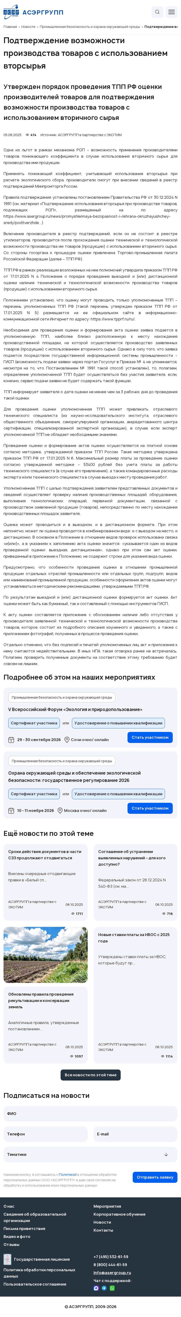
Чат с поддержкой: (113, 1280)
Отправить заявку (155, 1177)
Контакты (103, 1230)
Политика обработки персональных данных (39, 1273)
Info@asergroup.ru (112, 1272)
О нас (9, 1206)
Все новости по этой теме (90, 1074)
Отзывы (11, 1244)
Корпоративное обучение (119, 1214)
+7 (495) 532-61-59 (111, 1256)
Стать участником (150, 737)
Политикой (68, 1174)
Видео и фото (17, 1236)
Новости (102, 1222)
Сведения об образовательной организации (35, 1217)
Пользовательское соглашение (35, 1284)
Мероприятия (107, 1206)
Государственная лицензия (42, 1259)
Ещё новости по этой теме (49, 833)
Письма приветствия (24, 1228)
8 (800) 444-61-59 (110, 1264)
